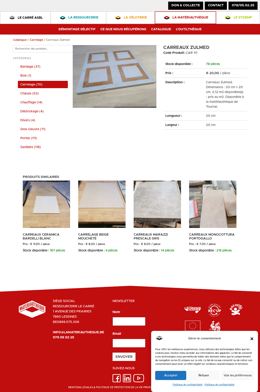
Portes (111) (28, 138)
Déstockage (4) (32, 111)
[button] (252, 339)
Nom (117, 312)
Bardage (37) (30, 66)
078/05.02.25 (243, 5)
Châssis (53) (29, 93)
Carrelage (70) (31, 84)
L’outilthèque (189, 29)
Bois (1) (25, 75)
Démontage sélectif (76, 29)
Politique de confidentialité (188, 384)
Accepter (171, 375)
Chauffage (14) (31, 102)
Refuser (203, 375)
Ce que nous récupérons (123, 29)
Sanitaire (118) (30, 147)
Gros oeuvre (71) (33, 129)
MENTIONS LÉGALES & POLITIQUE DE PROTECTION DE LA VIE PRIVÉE (110, 387)
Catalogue (161, 29)
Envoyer (124, 356)
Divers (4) (27, 120)
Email (118, 333)
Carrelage (36, 39)
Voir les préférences (238, 375)
